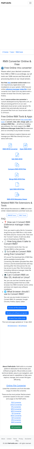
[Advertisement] (17, 32)
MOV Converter (16, 416)
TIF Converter (16, 413)
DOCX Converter (16, 405)
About (3, 439)
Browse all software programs (17, 313)
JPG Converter (16, 407)
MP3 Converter (16, 411)
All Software (23, 326)
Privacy (21, 439)
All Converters (16, 427)
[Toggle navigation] (30, 3)
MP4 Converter (16, 409)
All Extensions (12, 326)
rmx (9, 83)
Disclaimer (28, 439)
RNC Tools (22, 215)
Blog (17, 441)
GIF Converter (16, 418)
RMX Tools (19, 52)
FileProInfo (6, 3)
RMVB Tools (12, 215)
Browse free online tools (17, 318)
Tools (12, 52)
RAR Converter (16, 422)
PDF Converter (16, 402)
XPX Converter (16, 420)
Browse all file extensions (17, 308)
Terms (15, 439)
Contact (9, 439)
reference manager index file (16, 89)
